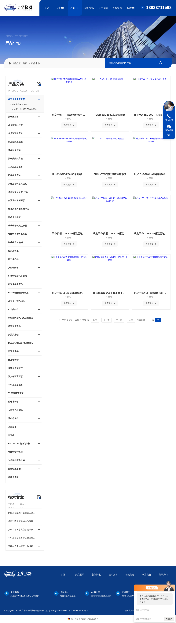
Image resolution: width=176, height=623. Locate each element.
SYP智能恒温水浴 (16, 460)
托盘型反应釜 (14, 150)
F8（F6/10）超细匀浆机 (19, 443)
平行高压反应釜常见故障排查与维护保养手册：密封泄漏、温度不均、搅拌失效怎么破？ (25, 538)
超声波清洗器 (14, 326)
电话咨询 (169, 120)
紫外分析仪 (13, 418)
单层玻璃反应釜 (15, 133)
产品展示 (79, 574)
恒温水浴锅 (13, 351)
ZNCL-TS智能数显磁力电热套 (110, 174)
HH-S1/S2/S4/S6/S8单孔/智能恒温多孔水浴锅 (69, 174)
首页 (46, 8)
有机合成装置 (14, 217)
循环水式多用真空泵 (20, 104)
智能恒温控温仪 (15, 452)
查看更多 (67, 125)
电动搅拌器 (13, 309)
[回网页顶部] (168, 136)
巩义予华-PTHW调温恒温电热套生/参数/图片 (69, 114)
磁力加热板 (13, 251)
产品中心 (75, 8)
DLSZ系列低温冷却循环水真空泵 (22, 343)
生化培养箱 (13, 401)
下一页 (119, 320)
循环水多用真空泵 (16, 99)
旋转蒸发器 (13, 116)
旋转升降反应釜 (15, 158)
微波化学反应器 (15, 284)
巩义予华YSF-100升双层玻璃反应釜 (151, 293)
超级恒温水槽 (14, 468)
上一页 (106, 320)
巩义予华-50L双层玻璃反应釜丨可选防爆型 (69, 293)
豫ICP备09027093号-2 (78, 610)
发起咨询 (169, 619)
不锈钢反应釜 (14, 175)
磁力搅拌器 (13, 259)
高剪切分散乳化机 (16, 301)
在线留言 (117, 8)
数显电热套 (13, 359)
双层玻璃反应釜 (15, 142)
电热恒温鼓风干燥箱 (17, 276)
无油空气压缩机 (15, 410)
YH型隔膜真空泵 (16, 393)
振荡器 (11, 435)
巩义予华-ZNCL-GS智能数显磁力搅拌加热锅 (151, 174)
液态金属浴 (13, 477)
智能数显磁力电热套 (17, 234)
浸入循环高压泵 (15, 376)
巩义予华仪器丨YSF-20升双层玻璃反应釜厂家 (110, 233)
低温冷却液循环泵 (16, 200)
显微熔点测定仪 (15, 368)
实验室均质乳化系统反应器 (20, 318)
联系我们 (131, 8)
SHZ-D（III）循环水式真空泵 (24, 109)
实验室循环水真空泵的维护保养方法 (24, 529)
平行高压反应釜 (15, 385)
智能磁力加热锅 (15, 242)
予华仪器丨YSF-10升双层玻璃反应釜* (69, 233)
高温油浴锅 (13, 334)
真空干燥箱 (13, 267)
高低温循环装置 (15, 125)
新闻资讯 (89, 8)
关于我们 (60, 8)
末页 (131, 320)
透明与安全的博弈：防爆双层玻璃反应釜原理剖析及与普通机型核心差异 (25, 546)
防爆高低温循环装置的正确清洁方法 (24, 513)
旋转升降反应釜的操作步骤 (20, 521)
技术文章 (103, 8)
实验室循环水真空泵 (17, 183)
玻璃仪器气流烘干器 (17, 225)
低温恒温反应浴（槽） (18, 192)
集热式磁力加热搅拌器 (18, 209)
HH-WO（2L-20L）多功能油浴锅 (151, 114)
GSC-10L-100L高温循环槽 (110, 114)
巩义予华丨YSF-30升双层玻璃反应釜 (151, 233)
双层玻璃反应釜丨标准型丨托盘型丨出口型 (110, 293)
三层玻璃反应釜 (15, 167)
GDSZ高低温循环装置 (18, 292)
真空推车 (12, 427)
